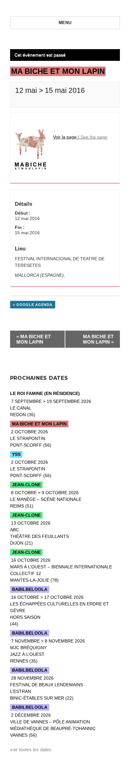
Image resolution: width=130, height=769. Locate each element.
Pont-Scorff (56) (30, 438)
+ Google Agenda (32, 305)
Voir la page (65, 136)
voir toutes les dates (30, 749)
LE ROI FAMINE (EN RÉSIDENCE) (45, 393)
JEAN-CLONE (26, 484)
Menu (65, 22)
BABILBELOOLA (29, 589)
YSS (16, 454)
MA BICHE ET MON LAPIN (33, 339)
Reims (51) (45, 499)
